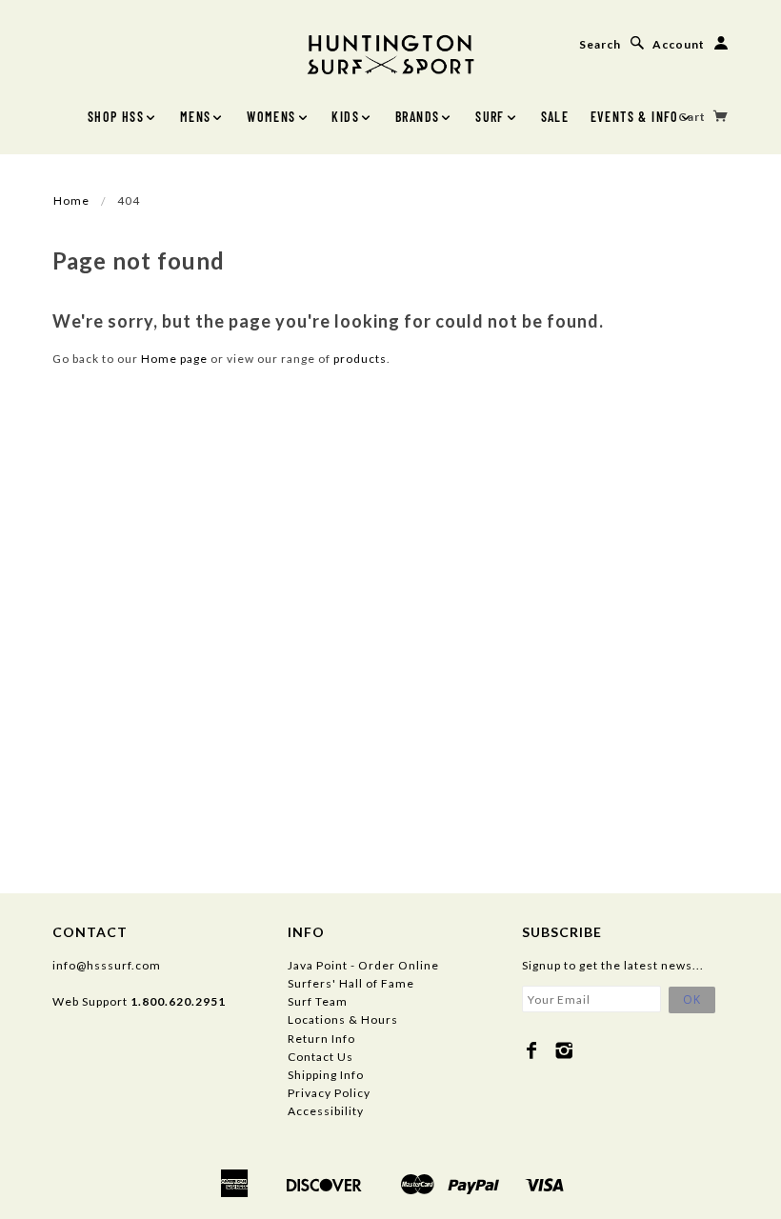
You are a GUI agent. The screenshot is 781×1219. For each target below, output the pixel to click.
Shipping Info (326, 1075)
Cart (693, 117)
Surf (490, 117)
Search (600, 44)
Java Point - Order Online (363, 965)
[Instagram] (564, 1050)
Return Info (321, 1038)
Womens (271, 117)
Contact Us (320, 1056)
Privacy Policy (329, 1093)
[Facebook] (532, 1050)
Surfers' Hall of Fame (351, 983)
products (360, 358)
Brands (417, 117)
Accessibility (326, 1111)
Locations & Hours (343, 1019)
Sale (555, 117)
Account (678, 44)
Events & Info (635, 117)
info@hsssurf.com (106, 965)
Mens (195, 117)
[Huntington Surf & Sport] (390, 53)
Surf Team (318, 1001)
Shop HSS (116, 117)
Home (71, 200)
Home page (174, 358)
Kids (345, 117)
